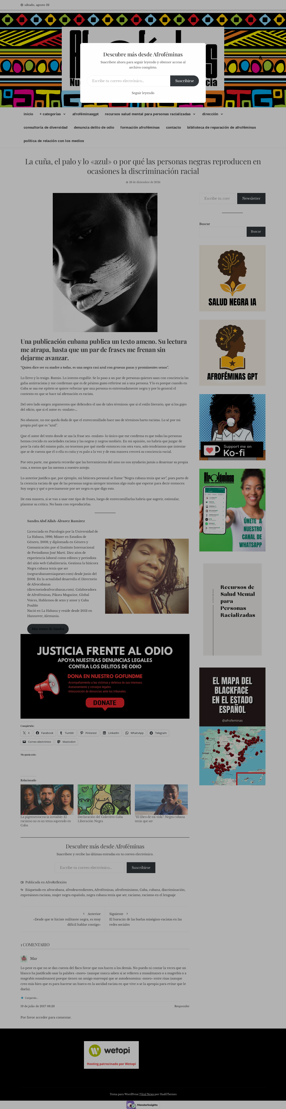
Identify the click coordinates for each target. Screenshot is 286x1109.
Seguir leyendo (143, 93)
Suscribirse (184, 81)
